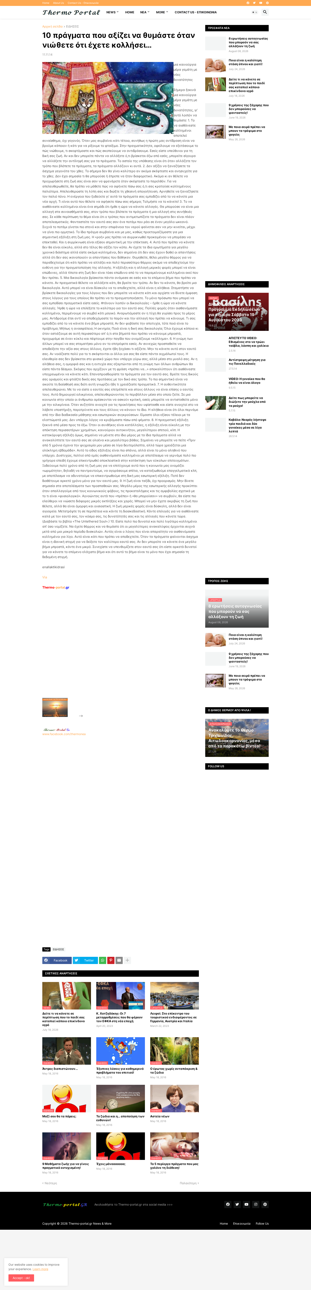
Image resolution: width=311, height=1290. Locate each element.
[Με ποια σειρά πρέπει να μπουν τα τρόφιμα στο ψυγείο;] (215, 132)
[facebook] (248, 3)
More (160, 12)
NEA (143, 12)
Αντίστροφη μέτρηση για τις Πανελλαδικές (247, 361)
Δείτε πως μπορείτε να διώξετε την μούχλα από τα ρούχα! (247, 401)
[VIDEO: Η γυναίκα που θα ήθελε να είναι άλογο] (215, 384)
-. (56, 730)
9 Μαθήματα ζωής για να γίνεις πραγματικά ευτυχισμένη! (65, 1165)
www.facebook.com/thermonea (64, 734)
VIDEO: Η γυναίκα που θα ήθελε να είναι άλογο (247, 380)
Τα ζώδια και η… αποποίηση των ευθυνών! (120, 1118)
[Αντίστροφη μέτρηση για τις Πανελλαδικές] (215, 365)
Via (44, 577)
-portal (55, 587)
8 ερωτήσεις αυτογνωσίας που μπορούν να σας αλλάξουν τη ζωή (248, 42)
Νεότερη (51, 1183)
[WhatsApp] (102, 960)
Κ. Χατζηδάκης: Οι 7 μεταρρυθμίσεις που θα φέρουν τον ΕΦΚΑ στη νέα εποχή (119, 1017)
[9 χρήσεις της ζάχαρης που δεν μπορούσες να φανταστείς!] (215, 110)
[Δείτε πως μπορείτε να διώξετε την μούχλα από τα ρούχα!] (215, 403)
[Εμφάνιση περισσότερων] (127, 960)
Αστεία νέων (159, 1116)
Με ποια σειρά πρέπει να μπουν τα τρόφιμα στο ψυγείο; (247, 130)
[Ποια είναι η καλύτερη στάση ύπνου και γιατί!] (215, 65)
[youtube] (260, 3)
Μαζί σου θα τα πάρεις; (59, 1116)
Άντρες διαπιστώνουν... (60, 1068)
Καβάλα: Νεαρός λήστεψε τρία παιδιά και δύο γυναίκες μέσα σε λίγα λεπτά (247, 425)
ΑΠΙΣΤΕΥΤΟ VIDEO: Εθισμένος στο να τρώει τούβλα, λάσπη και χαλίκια (249, 341)
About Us (58, 2)
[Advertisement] (115, 653)
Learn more (40, 1269)
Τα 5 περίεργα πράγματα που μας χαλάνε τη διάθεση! (174, 1165)
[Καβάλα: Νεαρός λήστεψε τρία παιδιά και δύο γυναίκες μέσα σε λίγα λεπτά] (215, 425)
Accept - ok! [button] (21, 1278)
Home (45, 2)
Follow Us (262, 1223)
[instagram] (255, 1204)
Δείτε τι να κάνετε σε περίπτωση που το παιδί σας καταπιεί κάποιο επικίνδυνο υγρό (63, 1019)
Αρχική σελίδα (52, 26)
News (111, 12)
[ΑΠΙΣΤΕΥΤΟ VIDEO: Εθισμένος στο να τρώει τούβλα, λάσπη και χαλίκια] (215, 343)
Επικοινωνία (241, 1223)
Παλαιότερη (188, 1183)
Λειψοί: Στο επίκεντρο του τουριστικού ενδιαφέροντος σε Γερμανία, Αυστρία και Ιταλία (173, 1017)
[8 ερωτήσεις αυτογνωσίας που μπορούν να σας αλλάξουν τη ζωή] (215, 43)
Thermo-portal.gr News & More (90, 1223)
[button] (254, 12)
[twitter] (254, 3)
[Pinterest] (110, 960)
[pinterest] (267, 3)
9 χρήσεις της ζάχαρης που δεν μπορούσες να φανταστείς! (249, 108)
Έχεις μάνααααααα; (110, 1164)
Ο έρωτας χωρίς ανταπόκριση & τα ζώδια (173, 1070)
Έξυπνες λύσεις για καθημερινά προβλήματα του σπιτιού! (120, 1070)
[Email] (119, 960)
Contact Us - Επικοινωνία (83, 2)
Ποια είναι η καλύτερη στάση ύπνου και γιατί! (246, 62)
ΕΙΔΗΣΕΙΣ (72, 26)
